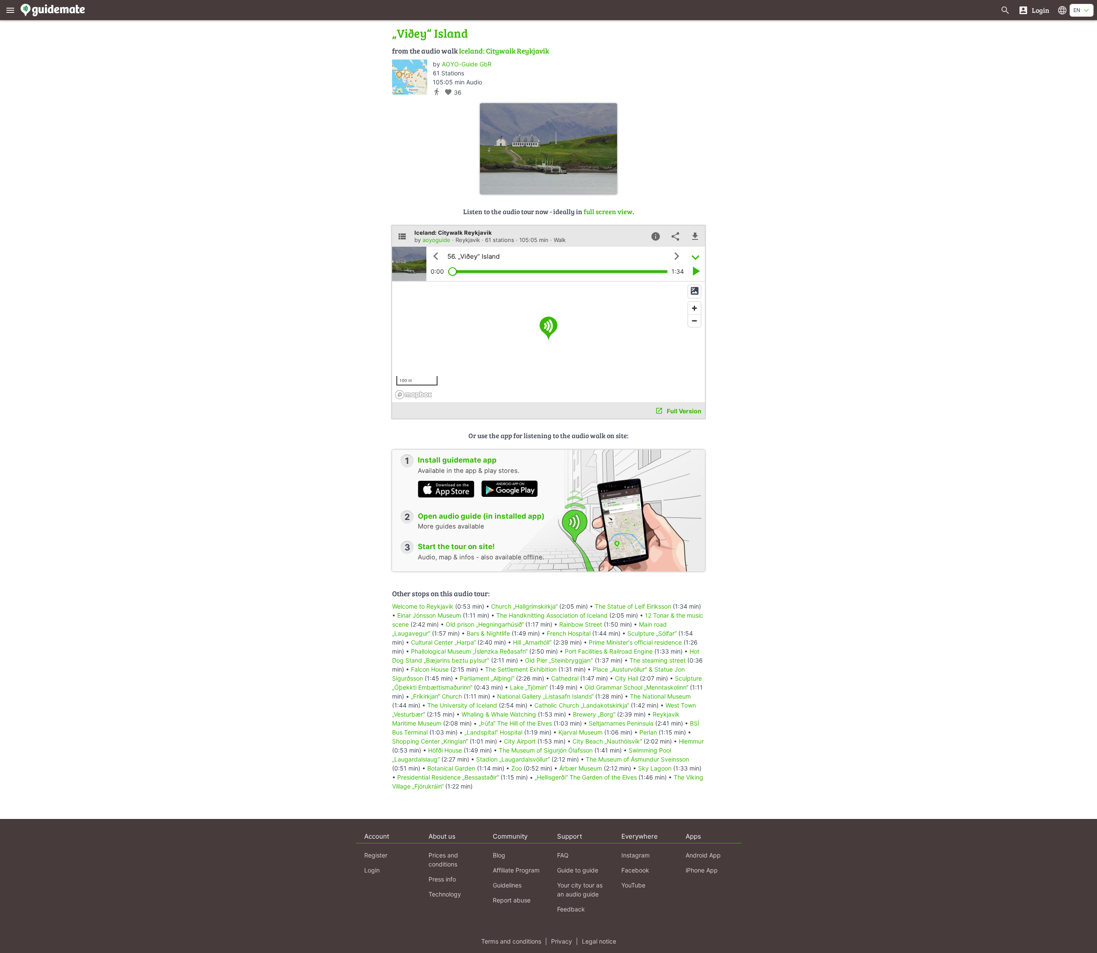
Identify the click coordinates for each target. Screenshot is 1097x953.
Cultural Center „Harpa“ (443, 642)
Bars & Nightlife (488, 633)
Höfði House (445, 750)
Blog (499, 855)
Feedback (571, 909)
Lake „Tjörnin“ (529, 687)
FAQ (563, 855)
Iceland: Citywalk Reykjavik (504, 51)
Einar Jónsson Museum (429, 615)
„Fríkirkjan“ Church (436, 696)
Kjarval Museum (580, 732)
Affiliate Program (516, 870)
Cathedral (564, 678)
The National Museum (660, 696)
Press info (442, 879)
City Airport (520, 741)
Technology (445, 894)
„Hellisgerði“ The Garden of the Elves (586, 777)
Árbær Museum (580, 768)
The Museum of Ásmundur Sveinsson (637, 759)
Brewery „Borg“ (594, 714)
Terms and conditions (511, 941)
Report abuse (512, 900)
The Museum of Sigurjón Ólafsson (546, 750)
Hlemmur (691, 741)
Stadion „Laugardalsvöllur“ (513, 759)
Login (372, 870)
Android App (703, 855)
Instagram (635, 855)
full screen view (608, 211)
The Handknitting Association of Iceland (552, 615)
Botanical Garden (451, 768)
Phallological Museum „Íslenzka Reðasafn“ (469, 651)
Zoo (516, 768)
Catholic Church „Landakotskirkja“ (581, 705)
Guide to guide (577, 870)
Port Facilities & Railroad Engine (609, 651)
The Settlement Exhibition (521, 669)
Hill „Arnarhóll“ (532, 642)
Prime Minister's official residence (635, 642)
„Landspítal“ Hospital (493, 732)
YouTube (633, 885)
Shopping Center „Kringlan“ (430, 741)
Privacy (561, 941)
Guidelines (507, 885)
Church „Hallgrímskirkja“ (524, 606)
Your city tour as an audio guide (579, 889)
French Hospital (568, 633)
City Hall (626, 678)
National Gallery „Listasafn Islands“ (545, 696)
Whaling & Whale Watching (499, 714)
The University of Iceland (462, 705)
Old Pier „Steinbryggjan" (559, 660)
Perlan (648, 732)
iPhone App (702, 870)
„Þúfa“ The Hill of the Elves (515, 723)
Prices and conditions (443, 859)
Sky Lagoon (654, 768)
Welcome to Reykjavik (422, 606)
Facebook (635, 870)
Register (375, 855)
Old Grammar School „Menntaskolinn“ (636, 687)
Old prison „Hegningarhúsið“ (485, 624)
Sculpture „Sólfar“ (652, 633)
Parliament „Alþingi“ (487, 678)
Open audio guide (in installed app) (481, 516)
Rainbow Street (580, 624)
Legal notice (599, 941)
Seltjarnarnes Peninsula (621, 723)
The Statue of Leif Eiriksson (633, 606)
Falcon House (430, 669)
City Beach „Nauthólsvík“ (607, 741)
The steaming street (657, 660)
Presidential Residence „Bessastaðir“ (448, 777)
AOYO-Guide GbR (467, 64)
